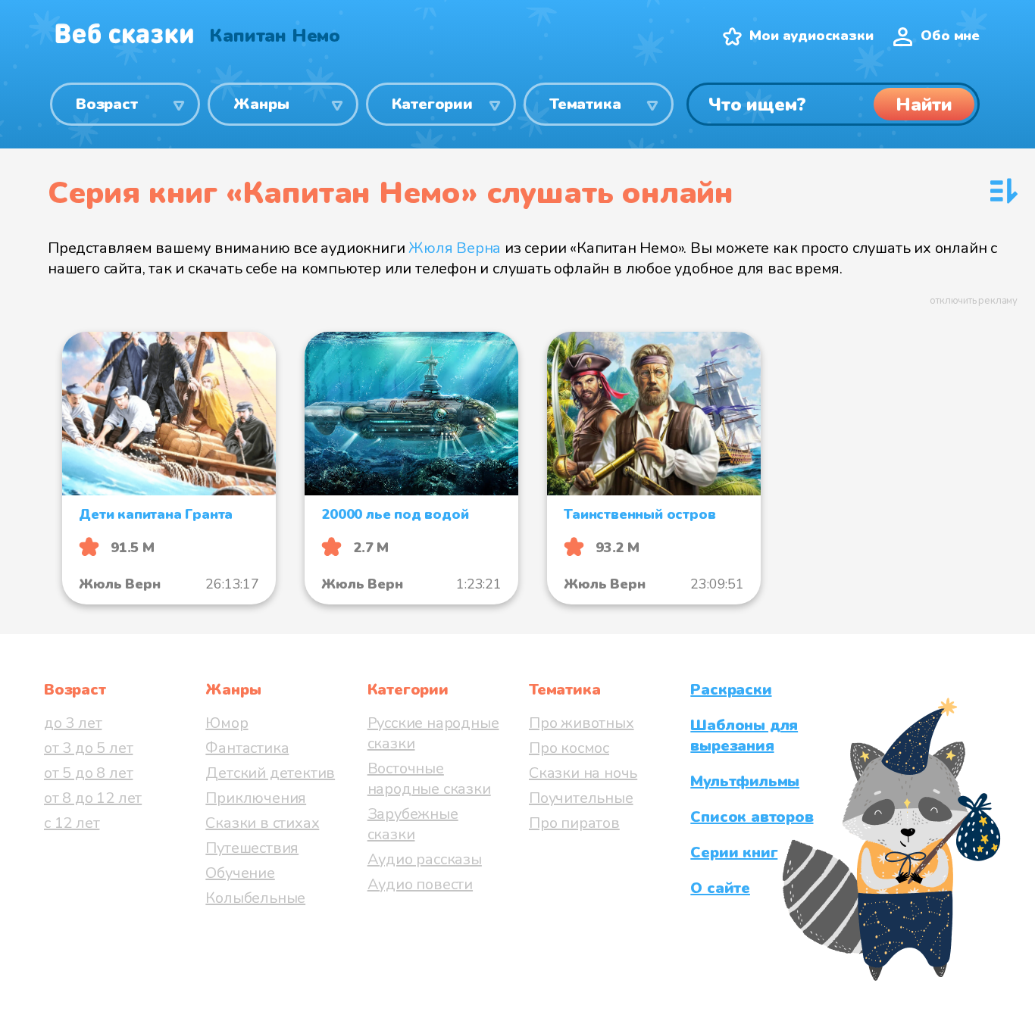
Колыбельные (255, 898)
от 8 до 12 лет (93, 798)
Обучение (239, 873)
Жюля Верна (454, 248)
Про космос (569, 748)
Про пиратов (574, 823)
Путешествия (252, 848)
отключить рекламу (974, 301)
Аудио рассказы (424, 859)
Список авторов (751, 817)
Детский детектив (270, 773)
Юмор (226, 723)
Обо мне (950, 36)
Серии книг (733, 852)
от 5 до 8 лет (88, 773)
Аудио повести (420, 884)
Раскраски (730, 689)
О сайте (720, 888)
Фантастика (247, 748)
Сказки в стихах (262, 823)
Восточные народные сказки (429, 778)
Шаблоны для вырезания (744, 735)
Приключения (255, 798)
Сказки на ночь (583, 773)
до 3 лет (73, 723)
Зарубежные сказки (412, 824)
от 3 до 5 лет (88, 748)
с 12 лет (71, 823)
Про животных (581, 723)
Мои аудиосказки (811, 36)
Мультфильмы (744, 781)
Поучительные (581, 798)
